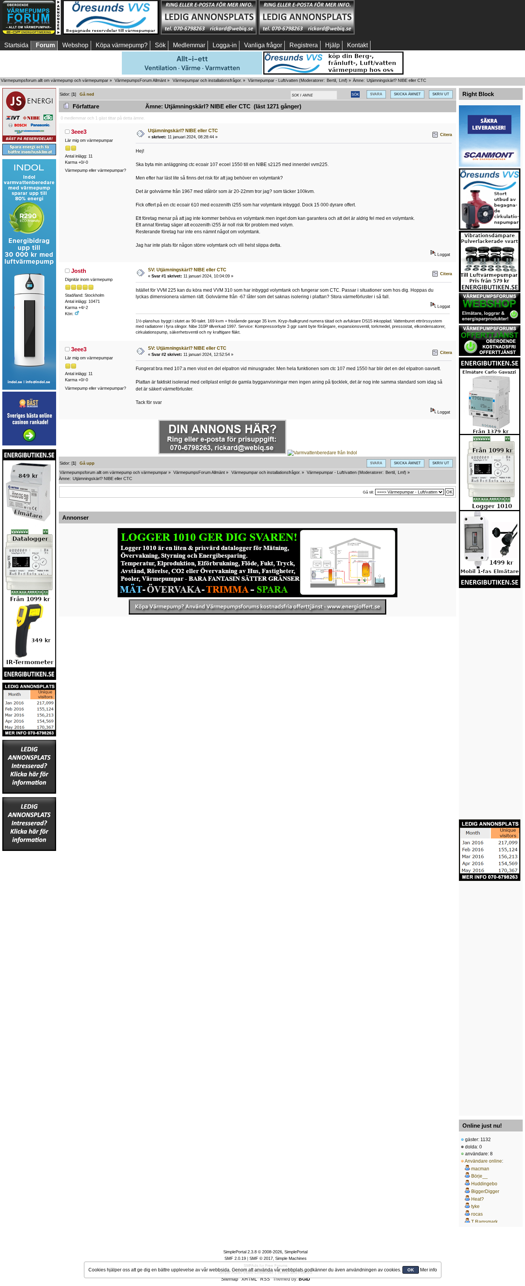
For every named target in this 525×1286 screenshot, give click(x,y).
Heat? (477, 1199)
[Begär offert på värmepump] (257, 607)
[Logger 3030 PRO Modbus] (257, 562)
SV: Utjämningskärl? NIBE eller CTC (187, 269)
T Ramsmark (484, 1222)
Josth (78, 271)
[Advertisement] (405, 17)
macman (480, 1168)
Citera (446, 134)
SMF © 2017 (261, 1258)
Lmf (342, 80)
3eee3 (78, 131)
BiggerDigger (485, 1191)
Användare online (483, 1161)
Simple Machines (291, 1258)
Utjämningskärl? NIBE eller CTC (183, 130)
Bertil (331, 80)
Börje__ (479, 1176)
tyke (475, 1206)
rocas (477, 1214)
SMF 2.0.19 (235, 1258)
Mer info (428, 1270)
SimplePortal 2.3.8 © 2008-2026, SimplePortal (265, 1251)
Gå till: (368, 492)
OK (410, 1270)
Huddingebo (484, 1183)
